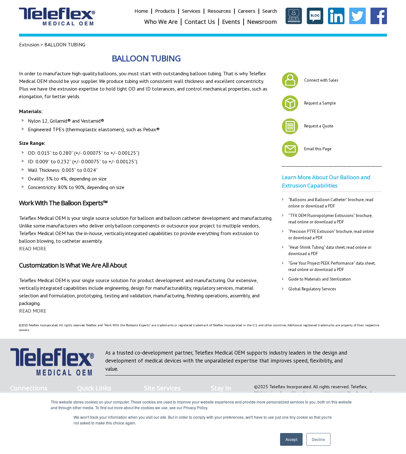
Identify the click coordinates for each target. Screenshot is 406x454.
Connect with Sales (321, 80)
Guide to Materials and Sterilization (319, 279)
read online (298, 222)
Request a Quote (318, 126)
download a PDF (320, 206)
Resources (219, 11)
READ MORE (32, 248)
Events (231, 21)
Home (141, 11)
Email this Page (317, 149)
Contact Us (200, 21)
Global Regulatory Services (312, 289)
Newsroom (262, 21)
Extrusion (29, 44)
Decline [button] (318, 439)
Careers (246, 11)
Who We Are (161, 21)
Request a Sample (320, 103)
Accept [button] (291, 439)
